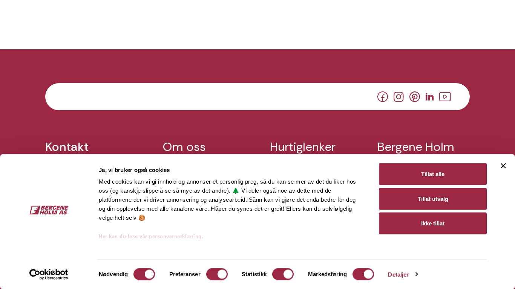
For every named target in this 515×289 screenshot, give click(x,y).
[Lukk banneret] (503, 166)
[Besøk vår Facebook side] (382, 96)
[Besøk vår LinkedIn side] (430, 96)
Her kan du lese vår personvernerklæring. (151, 236)
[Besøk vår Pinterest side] (414, 96)
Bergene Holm (415, 147)
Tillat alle (432, 174)
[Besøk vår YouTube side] (445, 96)
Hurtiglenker (303, 147)
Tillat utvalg (433, 198)
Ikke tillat (432, 223)
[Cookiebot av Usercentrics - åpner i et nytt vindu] (49, 274)
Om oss (184, 147)
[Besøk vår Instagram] (399, 96)
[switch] (217, 274)
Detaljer (398, 274)
